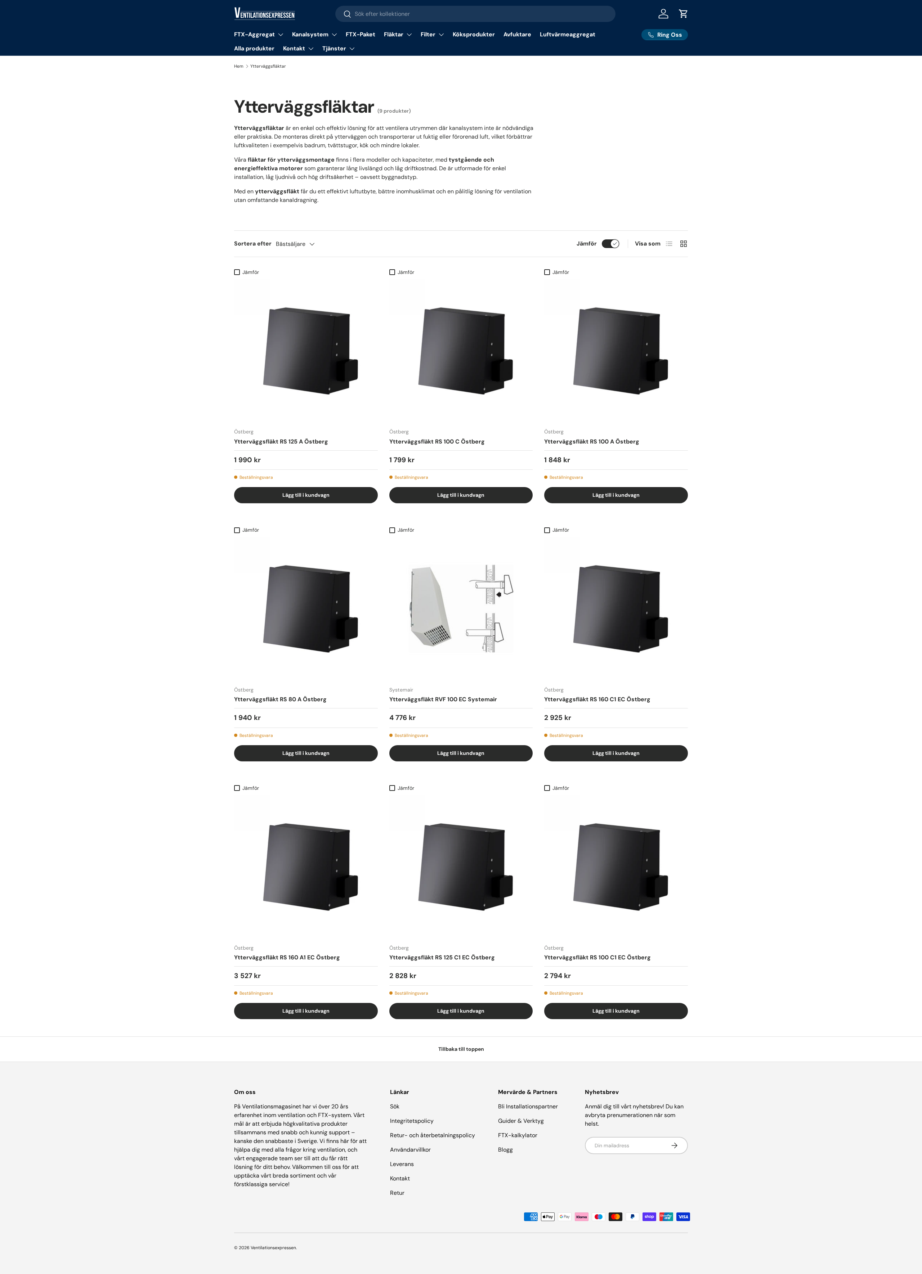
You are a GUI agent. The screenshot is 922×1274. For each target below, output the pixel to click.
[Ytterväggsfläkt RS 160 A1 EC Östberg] (306, 866)
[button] (684, 14)
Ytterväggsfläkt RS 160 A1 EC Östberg (287, 957)
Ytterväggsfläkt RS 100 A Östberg (591, 441)
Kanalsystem (310, 34)
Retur (397, 1193)
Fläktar (393, 34)
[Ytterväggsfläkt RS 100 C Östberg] (461, 351)
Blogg (505, 1149)
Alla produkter (254, 48)
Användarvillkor (410, 1149)
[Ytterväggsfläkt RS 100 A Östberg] (616, 351)
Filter (428, 34)
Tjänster (334, 48)
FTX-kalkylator (517, 1135)
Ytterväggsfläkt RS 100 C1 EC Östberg (597, 957)
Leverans (402, 1164)
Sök (394, 1106)
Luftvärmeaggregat (567, 34)
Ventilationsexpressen (273, 1248)
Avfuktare (517, 34)
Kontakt (294, 48)
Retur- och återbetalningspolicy (432, 1135)
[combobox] (475, 14)
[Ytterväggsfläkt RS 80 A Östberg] (306, 608)
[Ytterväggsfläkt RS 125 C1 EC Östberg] (461, 866)
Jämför (587, 243)
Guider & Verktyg (521, 1121)
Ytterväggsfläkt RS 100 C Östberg (437, 441)
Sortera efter (253, 243)
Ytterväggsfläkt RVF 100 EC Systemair (443, 699)
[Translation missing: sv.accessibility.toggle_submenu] (280, 34)
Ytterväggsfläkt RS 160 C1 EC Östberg (597, 699)
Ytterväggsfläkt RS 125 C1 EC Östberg (442, 957)
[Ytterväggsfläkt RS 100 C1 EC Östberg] (616, 866)
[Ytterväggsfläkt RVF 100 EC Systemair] (461, 608)
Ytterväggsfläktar (268, 66)
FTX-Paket (360, 34)
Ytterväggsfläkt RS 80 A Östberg (280, 699)
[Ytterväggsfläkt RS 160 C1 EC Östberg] (616, 608)
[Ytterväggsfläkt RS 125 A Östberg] (306, 351)
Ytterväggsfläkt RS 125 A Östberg (281, 441)
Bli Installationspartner (528, 1106)
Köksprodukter (474, 34)
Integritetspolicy (412, 1121)
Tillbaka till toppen (461, 1049)
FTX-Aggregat (254, 34)
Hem (238, 66)
